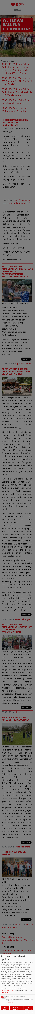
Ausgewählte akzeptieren (16, 1008)
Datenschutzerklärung (7, 990)
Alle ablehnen (5, 1008)
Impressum (4, 992)
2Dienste (9, 1002)
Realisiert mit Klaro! (29, 1012)
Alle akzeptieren (28, 1008)
